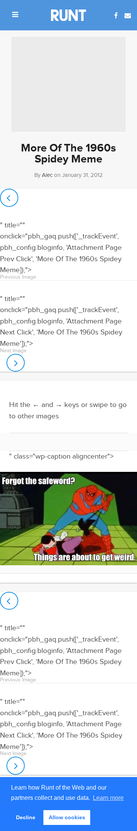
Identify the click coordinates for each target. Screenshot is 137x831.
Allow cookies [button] (67, 817)
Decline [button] (25, 817)
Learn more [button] (108, 798)
